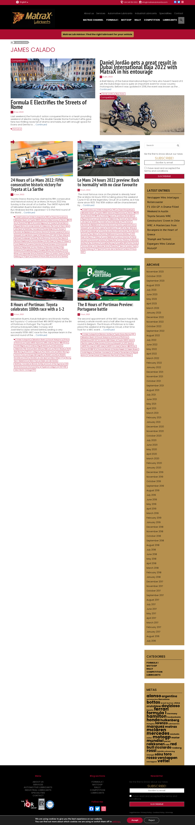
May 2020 (152, 449)
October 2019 (154, 481)
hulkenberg (169, 720)
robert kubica (21, 217)
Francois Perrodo (104, 349)
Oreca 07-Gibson (63, 241)
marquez (155, 726)
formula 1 (157, 713)
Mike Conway (53, 220)
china (177, 702)
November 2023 (155, 271)
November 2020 (155, 431)
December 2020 (155, 426)
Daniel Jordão (107, 94)
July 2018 (151, 549)
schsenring (169, 751)
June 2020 (152, 444)
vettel (164, 761)
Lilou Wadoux (38, 247)
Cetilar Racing (62, 352)
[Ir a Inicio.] (12, 42)
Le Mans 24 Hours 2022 (41, 256)
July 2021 (151, 394)
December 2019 (155, 472)
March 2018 (153, 567)
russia (160, 751)
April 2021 (151, 408)
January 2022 (154, 367)
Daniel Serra (62, 223)
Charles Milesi (47, 229)
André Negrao (40, 223)
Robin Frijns (34, 361)
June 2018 (152, 554)
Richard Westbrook (22, 241)
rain (167, 744)
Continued (41, 124)
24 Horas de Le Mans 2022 (110, 231)
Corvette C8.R (43, 250)
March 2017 (152, 622)
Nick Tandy (55, 250)
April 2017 (151, 618)
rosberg (176, 747)
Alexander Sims (28, 253)
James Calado (33, 226)
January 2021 (153, 422)
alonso (154, 696)
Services (100, 13)
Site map (169, 812)
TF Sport (26, 256)
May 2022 (152, 349)
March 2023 (153, 308)
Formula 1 (112, 19)
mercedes (158, 733)
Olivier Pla (37, 238)
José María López (30, 235)
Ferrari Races (59, 349)
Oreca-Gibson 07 (56, 358)
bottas (153, 702)
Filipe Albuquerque (59, 217)
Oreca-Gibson (126, 355)
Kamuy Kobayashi (114, 343)
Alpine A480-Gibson (107, 340)
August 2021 (153, 390)
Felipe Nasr (26, 247)
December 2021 (155, 371)
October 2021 (154, 381)
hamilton (157, 716)
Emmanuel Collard (97, 240)
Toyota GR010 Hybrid (38, 220)
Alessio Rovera (132, 349)
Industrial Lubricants (146, 13)
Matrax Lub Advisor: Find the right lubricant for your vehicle (97, 34)
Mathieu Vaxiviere (102, 352)
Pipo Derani (62, 238)
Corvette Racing (30, 250)
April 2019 (151, 508)
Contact (178, 13)
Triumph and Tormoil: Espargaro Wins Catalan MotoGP (161, 243)
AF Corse (52, 223)
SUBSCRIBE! (164, 158)
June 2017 (152, 608)
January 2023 (154, 312)
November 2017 (155, 586)
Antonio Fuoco (20, 355)
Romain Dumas (49, 238)
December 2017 (155, 581)
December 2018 (155, 526)
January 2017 (153, 631)
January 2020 (154, 467)
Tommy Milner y (88, 246)
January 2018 (154, 577)
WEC (47, 217)
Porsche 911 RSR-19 (25, 223)
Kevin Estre (65, 226)
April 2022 (152, 353)
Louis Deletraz (20, 244)
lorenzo (161, 723)
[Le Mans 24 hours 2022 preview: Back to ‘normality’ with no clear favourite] (109, 158)
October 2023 (154, 276)
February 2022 (154, 362)
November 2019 (155, 476)
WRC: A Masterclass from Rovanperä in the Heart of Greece (162, 229)
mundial (155, 740)
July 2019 (151, 495)
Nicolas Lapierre (56, 232)
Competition (152, 19)
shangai (150, 755)
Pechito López (87, 343)
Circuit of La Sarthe (59, 256)
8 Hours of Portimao (120, 337)
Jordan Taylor (58, 253)
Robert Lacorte (51, 355)
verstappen (167, 757)
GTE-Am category (32, 352)
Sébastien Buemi (21, 220)
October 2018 (154, 536)
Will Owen (50, 241)
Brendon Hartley (105, 334)
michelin (174, 734)
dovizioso (170, 705)
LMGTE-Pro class (88, 346)
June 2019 (152, 499)
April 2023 (152, 303)
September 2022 (155, 330)
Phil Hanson (59, 229)
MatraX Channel (93, 19)
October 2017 (154, 590)
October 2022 (154, 326)
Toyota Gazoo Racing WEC (125, 334)
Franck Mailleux (38, 241)
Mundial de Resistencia (24, 232)
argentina (169, 696)
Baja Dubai (120, 94)
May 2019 (151, 504)
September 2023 (155, 280)
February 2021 (154, 417)
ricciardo (163, 747)
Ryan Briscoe (64, 235)
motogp (162, 737)
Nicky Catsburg (87, 249)
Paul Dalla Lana (48, 352)
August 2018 (153, 545)
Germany (172, 713)
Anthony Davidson (30, 358)
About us (89, 13)
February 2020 (154, 463)
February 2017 (154, 627)
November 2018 (155, 531)
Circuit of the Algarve (54, 364)
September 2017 (155, 595)
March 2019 (153, 513)
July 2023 (151, 289)
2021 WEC (63, 367)
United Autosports (36, 217)
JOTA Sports (128, 343)
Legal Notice (134, 812)
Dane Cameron (50, 244)
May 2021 (151, 403)
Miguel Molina (20, 226)
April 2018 (151, 563)
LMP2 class (47, 343)
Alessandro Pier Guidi (50, 226)
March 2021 (152, 412)
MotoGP (126, 19)
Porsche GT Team (43, 253)
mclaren (156, 730)
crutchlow (154, 706)
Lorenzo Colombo (34, 244)
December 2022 (155, 317)
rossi (151, 750)
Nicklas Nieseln (119, 349)
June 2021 (152, 399)
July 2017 (151, 604)
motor (175, 737)
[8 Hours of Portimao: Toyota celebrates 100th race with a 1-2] (42, 283)
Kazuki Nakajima (55, 340)
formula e (17, 129)
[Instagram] (182, 2)
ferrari (161, 709)
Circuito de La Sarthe (112, 249)
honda (153, 720)
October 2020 (154, 435)
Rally (138, 19)
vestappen (152, 762)
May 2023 (152, 299)
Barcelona (163, 699)
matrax (171, 727)
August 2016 (153, 636)
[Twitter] (179, 2)
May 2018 (151, 558)
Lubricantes (173, 724)
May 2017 (151, 613)
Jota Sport (18, 229)
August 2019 (153, 490)
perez (167, 741)
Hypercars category (49, 367)
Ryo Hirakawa (94, 243)
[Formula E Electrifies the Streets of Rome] (53, 78)
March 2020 (153, 458)
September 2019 (155, 485)
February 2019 (154, 517)
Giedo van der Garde (49, 361)
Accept (134, 820)
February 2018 (154, 572)
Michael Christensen (22, 238)
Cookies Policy (159, 812)
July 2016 (151, 640)
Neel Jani (47, 349)
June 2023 (152, 294)
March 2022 (153, 358)
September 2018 (155, 540)
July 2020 (151, 440)
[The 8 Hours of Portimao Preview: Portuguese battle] (109, 283)
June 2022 (152, 344)
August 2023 (153, 285)
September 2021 (155, 385)
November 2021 (155, 376)
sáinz (159, 754)
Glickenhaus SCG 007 (90, 340)
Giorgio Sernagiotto (35, 355)
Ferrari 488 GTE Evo (61, 343)
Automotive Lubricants (120, 13)
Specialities (165, 13)
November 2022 (155, 321)
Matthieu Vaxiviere (32, 229)
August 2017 (153, 599)
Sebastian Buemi (39, 340)
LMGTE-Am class (113, 346)
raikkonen (156, 744)
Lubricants (170, 19)
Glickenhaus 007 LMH (48, 235)
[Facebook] (175, 2)
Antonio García (41, 232)
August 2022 (153, 335)
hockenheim (174, 717)
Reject (152, 820)
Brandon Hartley (52, 247)
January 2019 (154, 522)
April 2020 (152, 453)
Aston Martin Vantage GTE (25, 370)
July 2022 (151, 340)
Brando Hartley (37, 364)
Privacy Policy (146, 812)
